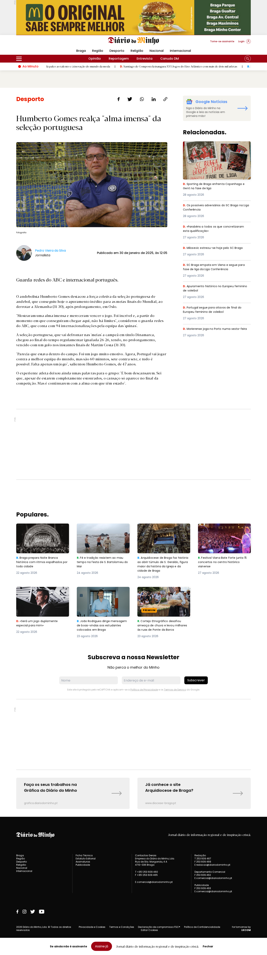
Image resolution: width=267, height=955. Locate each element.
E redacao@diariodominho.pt (212, 864)
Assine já (101, 946)
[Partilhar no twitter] (129, 99)
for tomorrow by (241, 928)
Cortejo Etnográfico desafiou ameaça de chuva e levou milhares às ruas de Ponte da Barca (160, 596)
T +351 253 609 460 (146, 871)
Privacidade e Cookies (92, 927)
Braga (81, 50)
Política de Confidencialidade (202, 927)
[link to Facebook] (17, 912)
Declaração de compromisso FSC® (159, 927)
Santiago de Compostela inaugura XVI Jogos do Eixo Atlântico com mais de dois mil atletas (152, 66)
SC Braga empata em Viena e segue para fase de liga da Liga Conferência (216, 267)
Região (97, 50)
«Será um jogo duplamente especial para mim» (37, 591)
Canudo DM (169, 58)
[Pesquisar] (248, 59)
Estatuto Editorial (86, 858)
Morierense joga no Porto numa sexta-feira (213, 331)
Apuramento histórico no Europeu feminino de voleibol (210, 288)
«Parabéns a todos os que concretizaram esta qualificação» (216, 229)
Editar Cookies (149, 930)
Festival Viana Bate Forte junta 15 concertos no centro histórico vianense (224, 530)
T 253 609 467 (202, 858)
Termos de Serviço (175, 689)
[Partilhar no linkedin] (154, 99)
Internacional (180, 50)
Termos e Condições (121, 927)
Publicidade (83, 864)
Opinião (94, 58)
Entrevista (144, 58)
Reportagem (119, 58)
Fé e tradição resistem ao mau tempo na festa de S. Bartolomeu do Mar (103, 530)
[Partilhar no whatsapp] (142, 99)
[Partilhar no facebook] (118, 99)
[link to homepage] (133, 41)
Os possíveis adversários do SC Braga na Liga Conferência (215, 207)
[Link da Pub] (133, 17)
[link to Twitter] (32, 912)
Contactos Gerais (145, 855)
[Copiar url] (165, 99)
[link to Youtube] (41, 912)
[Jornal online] (36, 43)
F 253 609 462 (202, 875)
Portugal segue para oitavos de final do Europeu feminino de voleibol (214, 310)
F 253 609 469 (202, 861)
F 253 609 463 (202, 888)
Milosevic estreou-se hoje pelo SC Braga (215, 248)
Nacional (157, 50)
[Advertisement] (133, 444)
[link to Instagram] (24, 912)
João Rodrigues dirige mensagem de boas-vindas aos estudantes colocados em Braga (103, 594)
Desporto (116, 50)
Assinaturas (83, 861)
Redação (200, 855)
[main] (133, 452)
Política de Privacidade (144, 689)
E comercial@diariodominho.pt (154, 882)
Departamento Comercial (209, 871)
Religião (137, 50)
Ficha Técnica (84, 855)
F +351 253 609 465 (146, 875)
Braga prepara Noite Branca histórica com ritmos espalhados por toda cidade (39, 530)
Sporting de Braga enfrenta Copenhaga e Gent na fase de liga (216, 146)
